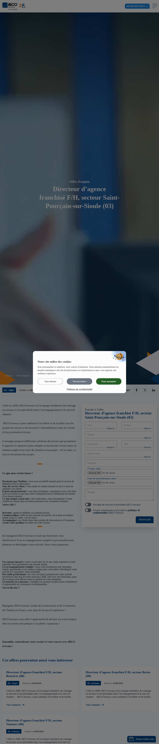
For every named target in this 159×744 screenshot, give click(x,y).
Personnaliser (79, 381)
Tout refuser (50, 381)
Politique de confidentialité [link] (79, 389)
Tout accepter (108, 381)
